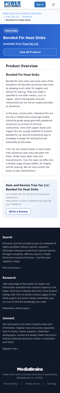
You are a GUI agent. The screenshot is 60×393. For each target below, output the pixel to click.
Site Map (52, 383)
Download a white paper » (17, 308)
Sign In (40, 4)
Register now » (10, 348)
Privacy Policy (11, 383)
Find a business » (12, 267)
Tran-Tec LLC (12, 16)
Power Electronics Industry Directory (22, 13)
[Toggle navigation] (53, 4)
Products (27, 16)
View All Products (30, 52)
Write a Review (18, 211)
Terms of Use (32, 383)
